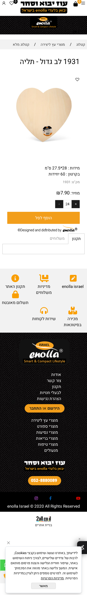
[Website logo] (44, 7)
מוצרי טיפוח (48, 444)
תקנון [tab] (76, 239)
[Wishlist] (11, 4)
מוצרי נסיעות (47, 432)
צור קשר (54, 381)
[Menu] (83, 4)
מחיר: (75, 193)
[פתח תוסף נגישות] (82, 547)
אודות (56, 375)
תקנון (56, 387)
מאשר (43, 586)
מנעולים (51, 450)
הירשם (53, 408)
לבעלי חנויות (50, 393)
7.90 (65, 192)
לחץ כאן (80, 31)
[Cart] (75, 4)
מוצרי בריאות (47, 438)
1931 (67, 182)
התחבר (35, 408)
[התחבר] (3, 4)
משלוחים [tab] (57, 238)
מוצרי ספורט (47, 426)
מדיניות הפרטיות (52, 578)
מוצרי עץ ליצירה (44, 420)
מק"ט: (75, 182)
